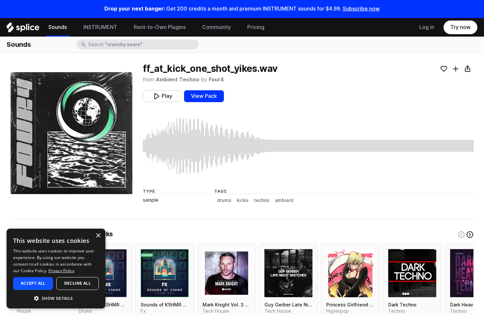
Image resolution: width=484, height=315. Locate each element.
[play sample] (308, 146)
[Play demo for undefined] (71, 133)
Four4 (216, 79)
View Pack (204, 96)
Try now (460, 27)
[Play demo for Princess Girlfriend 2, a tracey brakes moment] (350, 273)
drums (224, 200)
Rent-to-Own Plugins (160, 27)
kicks (243, 200)
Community (216, 27)
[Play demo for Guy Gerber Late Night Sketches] (288, 273)
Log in (426, 27)
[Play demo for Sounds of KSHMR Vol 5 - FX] (164, 273)
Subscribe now (361, 9)
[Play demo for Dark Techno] (412, 273)
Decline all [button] (77, 283)
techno (262, 200)
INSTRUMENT (100, 27)
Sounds (57, 27)
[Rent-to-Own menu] (190, 27)
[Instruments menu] (122, 27)
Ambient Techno (177, 79)
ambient (284, 200)
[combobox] (143, 44)
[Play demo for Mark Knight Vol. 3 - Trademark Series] (226, 273)
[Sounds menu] (71, 27)
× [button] (97, 235)
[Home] (23, 29)
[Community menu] (235, 27)
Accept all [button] (33, 283)
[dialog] (56, 268)
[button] (56, 298)
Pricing (255, 27)
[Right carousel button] (470, 234)
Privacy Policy (61, 270)
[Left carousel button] (461, 234)
